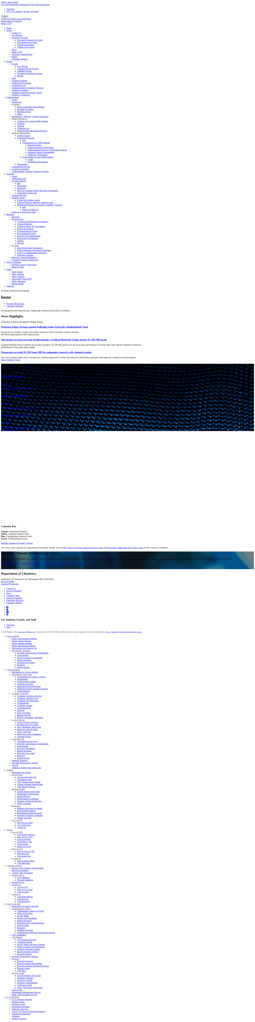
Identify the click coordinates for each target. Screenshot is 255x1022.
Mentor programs (24, 660)
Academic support (24, 705)
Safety (60, 563)
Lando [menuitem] (30, 159)
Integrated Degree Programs (29, 686)
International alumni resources (29, 813)
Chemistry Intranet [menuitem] (19, 59)
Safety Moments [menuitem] (18, 281)
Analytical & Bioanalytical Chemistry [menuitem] (32, 222)
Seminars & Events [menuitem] (20, 38)
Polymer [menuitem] (20, 243)
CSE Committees (19, 935)
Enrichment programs (21, 1007)
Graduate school (24, 737)
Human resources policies (28, 952)
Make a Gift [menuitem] (17, 52)
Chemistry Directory (15, 306)
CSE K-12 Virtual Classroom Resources (28, 1011)
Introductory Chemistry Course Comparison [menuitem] (30, 116)
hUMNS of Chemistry (75, 563)
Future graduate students (22, 643)
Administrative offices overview (30, 911)
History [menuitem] (15, 57)
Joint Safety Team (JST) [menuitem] (22, 279)
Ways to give (17, 849)
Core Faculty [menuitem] (22, 66)
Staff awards (17, 990)
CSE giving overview (26, 834)
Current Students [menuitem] (19, 181)
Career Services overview (28, 722)
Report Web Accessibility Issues (130, 632)
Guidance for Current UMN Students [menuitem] (32, 121)
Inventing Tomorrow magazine (30, 815)
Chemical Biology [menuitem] (24, 224)
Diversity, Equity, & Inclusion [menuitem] (24, 265)
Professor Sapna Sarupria (15, 415)
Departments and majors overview (31, 677)
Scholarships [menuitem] (22, 164)
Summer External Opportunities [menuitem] (41, 152)
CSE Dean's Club (24, 842)
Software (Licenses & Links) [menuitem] (24, 212)
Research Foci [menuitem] (18, 219)
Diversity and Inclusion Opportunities (32, 653)
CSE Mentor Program (26, 787)
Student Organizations (31, 563)
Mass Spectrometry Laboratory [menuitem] (30, 248)
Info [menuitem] (24, 140)
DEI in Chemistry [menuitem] (13, 262)
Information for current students (25, 672)
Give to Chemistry (14, 591)
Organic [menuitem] (20, 241)
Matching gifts (23, 854)
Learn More (17, 388)
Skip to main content (9, 2)
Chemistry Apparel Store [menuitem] (22, 54)
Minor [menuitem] (19, 114)
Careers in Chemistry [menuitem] (20, 169)
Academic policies (24, 942)
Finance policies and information (30, 947)
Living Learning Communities (29, 658)
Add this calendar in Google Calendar (17, 543)
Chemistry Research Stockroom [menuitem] (25, 260)
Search (5, 16)
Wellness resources (19, 760)
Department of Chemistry (11, 21)
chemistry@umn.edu (9, 584)
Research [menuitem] (10, 214)
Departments (22, 679)
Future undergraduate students (24, 639)
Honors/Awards (18, 789)
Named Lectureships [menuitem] (25, 45)
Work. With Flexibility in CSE (24, 995)
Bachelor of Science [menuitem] (25, 109)
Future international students (23, 646)
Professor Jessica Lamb (13, 395)
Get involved (17, 775)
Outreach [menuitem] (10, 286)
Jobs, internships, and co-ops (29, 727)
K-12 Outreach (12, 997)
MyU (8, 627)
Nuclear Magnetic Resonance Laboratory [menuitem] (34, 250)
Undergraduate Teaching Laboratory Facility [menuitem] (30, 171)
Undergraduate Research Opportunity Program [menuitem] (47, 150)
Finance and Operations (27, 918)
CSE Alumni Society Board (28, 782)
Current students (13, 670)
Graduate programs (25, 684)
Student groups (23, 667)
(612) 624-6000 (7, 581)
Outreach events (18, 1004)
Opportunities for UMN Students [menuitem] (36, 143)
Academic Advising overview (29, 696)
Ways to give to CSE (26, 851)
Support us (16, 885)
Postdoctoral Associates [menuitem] (21, 83)
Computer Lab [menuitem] (23, 128)
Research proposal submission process (33, 966)
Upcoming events (24, 780)
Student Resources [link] (19, 119)
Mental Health (50, 563)
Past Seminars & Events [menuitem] (27, 42)
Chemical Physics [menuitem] (19, 195)
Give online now (24, 825)
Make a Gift (6, 23)
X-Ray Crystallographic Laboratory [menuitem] (32, 253)
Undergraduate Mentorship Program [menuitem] (32, 131)
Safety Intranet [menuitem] (18, 274)
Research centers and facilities (29, 964)
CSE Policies (17, 937)
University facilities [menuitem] (25, 255)
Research (21, 665)
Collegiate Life (18, 739)
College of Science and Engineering (16, 19)
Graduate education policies (28, 949)
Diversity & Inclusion (15, 304)
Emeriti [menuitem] (20, 76)
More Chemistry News (10, 360)
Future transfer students (21, 641)
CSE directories (23, 863)
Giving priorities (24, 839)
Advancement (23, 899)
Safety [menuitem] (9, 269)
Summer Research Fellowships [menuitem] (41, 147)
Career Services (18, 720)
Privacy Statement (111, 632)
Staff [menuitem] (14, 78)
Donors (9, 830)
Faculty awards (18, 973)
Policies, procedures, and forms (30, 717)
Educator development (21, 1014)
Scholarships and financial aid (24, 648)
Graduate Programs (25, 930)
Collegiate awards (24, 985)
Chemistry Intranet (14, 603)
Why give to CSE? (25, 823)
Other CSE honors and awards (30, 987)
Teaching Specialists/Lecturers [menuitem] (29, 73)
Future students (12, 636)
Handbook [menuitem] (21, 188)
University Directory (15, 600)
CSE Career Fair (24, 732)
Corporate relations (25, 897)
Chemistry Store (13, 596)
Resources (16, 806)
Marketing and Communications (30, 923)
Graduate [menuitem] (10, 174)
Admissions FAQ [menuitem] (19, 179)
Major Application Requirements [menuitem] (30, 107)
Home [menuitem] (9, 28)
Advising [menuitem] (21, 124)
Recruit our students (20, 870)
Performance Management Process (26, 992)
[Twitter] (7, 610)
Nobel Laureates (24, 803)
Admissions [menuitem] (17, 102)
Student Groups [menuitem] (23, 135)
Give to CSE (17, 820)
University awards (24, 980)
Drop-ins (20, 710)
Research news (18, 882)
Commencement (24, 708)
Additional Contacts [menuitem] (20, 90)
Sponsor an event (19, 1018)
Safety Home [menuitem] (17, 272)
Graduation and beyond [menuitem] (27, 193)
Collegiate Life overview (27, 741)
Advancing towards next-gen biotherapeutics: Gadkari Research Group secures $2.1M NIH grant (54, 339)
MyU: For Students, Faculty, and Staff (22, 11)
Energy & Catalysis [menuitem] (25, 229)
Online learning (23, 691)
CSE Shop (21, 971)
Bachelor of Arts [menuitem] (24, 112)
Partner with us (18, 875)
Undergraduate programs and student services (36, 932)
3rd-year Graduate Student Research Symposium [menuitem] (37, 190)
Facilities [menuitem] (15, 245)
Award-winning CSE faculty (29, 975)
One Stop (10, 9)
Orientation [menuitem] (21, 186)
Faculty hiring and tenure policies (31, 944)
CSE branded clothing (26, 811)
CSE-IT (15, 765)
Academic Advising (20, 693)
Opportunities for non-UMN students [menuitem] (37, 157)
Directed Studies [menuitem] (34, 145)
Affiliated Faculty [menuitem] (24, 71)
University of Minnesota (26, 632)
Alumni (9, 770)
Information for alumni (21, 772)
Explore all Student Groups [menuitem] (28, 200)
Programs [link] (16, 104)
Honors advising (24, 715)
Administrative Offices (21, 909)
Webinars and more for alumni (29, 808)
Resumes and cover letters (28, 725)
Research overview (25, 961)
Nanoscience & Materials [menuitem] (27, 238)
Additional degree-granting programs (32, 689)
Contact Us (11, 588)
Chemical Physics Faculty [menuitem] (28, 69)
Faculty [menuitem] (15, 64)
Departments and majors (22, 674)
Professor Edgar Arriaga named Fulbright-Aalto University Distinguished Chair (44, 327)
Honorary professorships (27, 983)
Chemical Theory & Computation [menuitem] (31, 226)
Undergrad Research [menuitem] (25, 138)
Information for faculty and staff (25, 906)
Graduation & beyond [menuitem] (21, 167)
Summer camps (18, 1002)
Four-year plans (23, 713)
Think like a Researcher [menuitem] (38, 155)
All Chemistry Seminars (11, 430)
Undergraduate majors (26, 682)
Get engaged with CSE (26, 777)
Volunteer (16, 1016)
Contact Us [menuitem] (16, 33)
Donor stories (22, 844)
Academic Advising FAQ (27, 698)
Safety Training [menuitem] (18, 276)
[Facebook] (7, 607)
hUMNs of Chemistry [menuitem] (21, 95)
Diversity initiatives (25, 880)
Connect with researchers (22, 873)
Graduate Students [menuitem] (19, 81)
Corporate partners (14, 866)
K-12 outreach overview (22, 999)
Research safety (23, 968)
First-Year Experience (26, 748)
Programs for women (26, 662)
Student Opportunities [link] (21, 133)
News (8, 593)
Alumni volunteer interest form (30, 784)
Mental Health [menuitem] (18, 267)
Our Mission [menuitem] (17, 35)
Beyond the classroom (21, 650)
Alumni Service (23, 796)
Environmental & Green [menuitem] (27, 231)
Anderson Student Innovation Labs (26, 768)
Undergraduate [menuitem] (12, 97)
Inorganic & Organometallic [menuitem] (29, 236)
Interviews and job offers (27, 729)
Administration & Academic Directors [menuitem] (27, 88)
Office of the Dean (25, 913)
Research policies (24, 954)
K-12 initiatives (23, 877)
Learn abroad (22, 655)
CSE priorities (23, 892)
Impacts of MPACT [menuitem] (30, 210)
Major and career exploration (29, 734)
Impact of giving (24, 846)
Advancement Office (26, 861)
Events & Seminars (14, 598)
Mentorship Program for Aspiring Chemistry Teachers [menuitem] (39, 205)
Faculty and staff (13, 904)
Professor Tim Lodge (12, 376)
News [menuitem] (14, 49)
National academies (25, 978)
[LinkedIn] (7, 614)
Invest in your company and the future (28, 868)
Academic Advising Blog (27, 701)
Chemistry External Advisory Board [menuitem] (27, 92)
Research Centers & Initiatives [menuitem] (24, 257)
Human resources (24, 921)
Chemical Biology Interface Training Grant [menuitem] (35, 202)
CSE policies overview (26, 940)
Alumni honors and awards (28, 791)
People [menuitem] (9, 61)
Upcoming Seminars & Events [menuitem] (29, 40)
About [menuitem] (9, 30)
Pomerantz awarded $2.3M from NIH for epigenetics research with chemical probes (46, 352)
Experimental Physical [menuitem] (26, 233)
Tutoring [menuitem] (20, 126)
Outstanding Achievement (28, 794)
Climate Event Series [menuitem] (26, 47)
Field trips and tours (20, 1009)
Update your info (24, 818)
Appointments (23, 703)
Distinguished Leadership (27, 799)
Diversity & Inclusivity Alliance (25, 763)
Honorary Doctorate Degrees (29, 801)
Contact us (21, 827)
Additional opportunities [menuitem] (38, 162)
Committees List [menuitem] (18, 85)
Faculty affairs (23, 916)
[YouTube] (7, 612)
